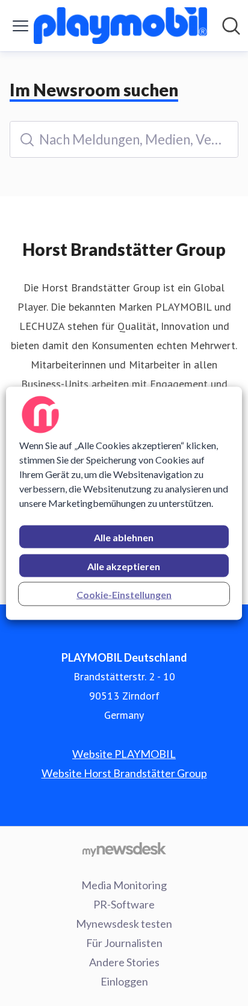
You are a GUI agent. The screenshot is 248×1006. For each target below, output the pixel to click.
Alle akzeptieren (123, 565)
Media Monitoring (124, 885)
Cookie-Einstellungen (124, 594)
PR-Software (124, 904)
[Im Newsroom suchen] (231, 26)
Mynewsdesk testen (124, 923)
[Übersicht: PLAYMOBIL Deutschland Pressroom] (120, 25)
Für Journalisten (124, 942)
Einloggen (124, 981)
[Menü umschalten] (20, 26)
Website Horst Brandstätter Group (124, 773)
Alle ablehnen (123, 536)
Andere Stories (124, 962)
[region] (123, 503)
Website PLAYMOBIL (124, 753)
